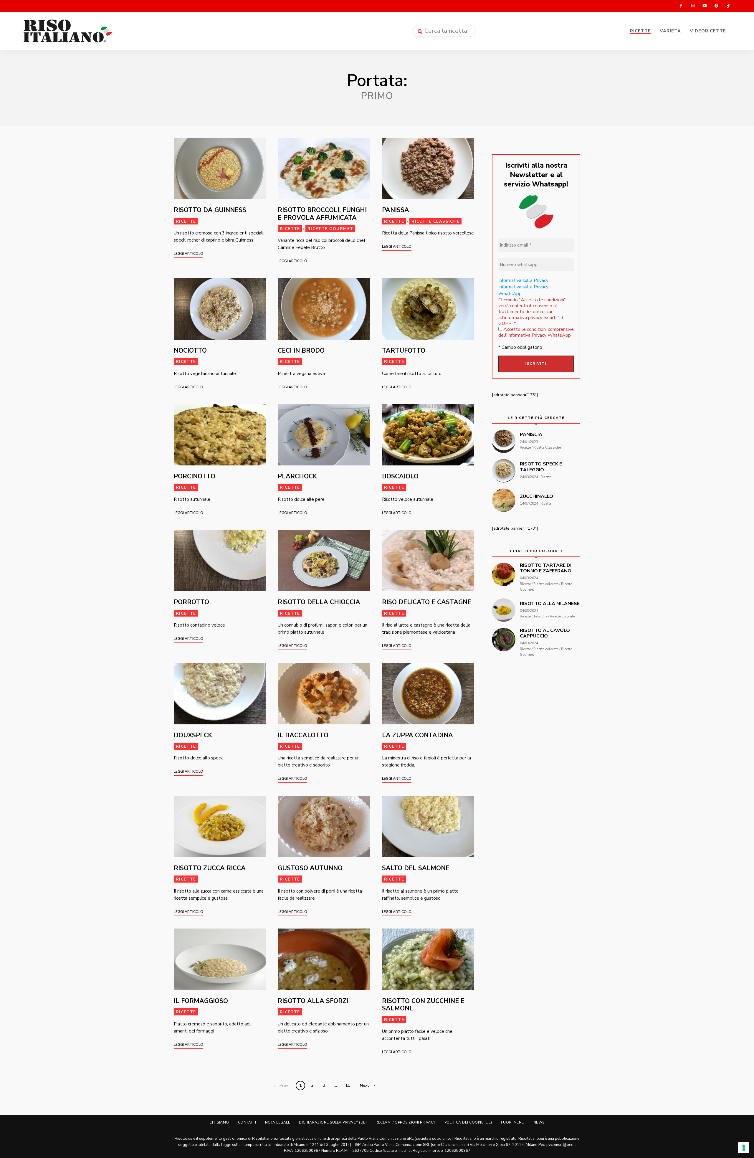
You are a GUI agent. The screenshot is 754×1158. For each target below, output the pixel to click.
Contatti (247, 1122)
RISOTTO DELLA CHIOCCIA (319, 602)
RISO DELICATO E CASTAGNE (426, 602)
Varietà (670, 31)
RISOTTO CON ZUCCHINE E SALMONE (423, 1004)
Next (364, 1085)
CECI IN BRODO (301, 350)
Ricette (640, 31)
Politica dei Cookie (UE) (468, 1122)
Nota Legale (277, 1122)
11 (347, 1085)
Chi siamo (219, 1122)
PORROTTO (191, 602)
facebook (681, 6)
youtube (704, 6)
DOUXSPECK (193, 735)
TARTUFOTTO (403, 350)
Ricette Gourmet (330, 229)
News (539, 1122)
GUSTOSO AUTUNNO (310, 868)
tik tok (728, 6)
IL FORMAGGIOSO (201, 1001)
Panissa (395, 210)
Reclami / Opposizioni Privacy (406, 1122)
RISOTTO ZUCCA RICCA (210, 868)
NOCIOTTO (190, 350)
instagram (693, 6)
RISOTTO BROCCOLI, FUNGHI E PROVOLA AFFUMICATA (322, 214)
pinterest (716, 6)
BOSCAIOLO (400, 476)
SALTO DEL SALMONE (415, 868)
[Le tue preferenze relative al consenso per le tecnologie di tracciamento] (743, 1147)
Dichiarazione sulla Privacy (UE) (333, 1122)
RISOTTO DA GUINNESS (210, 210)
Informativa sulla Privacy (523, 280)
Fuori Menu (513, 1122)
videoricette (708, 31)
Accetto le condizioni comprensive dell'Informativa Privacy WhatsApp (536, 332)
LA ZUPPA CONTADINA (417, 735)
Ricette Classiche (435, 221)
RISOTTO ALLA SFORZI (313, 1001)
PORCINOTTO (194, 476)
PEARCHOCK (297, 476)
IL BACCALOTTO (303, 735)
